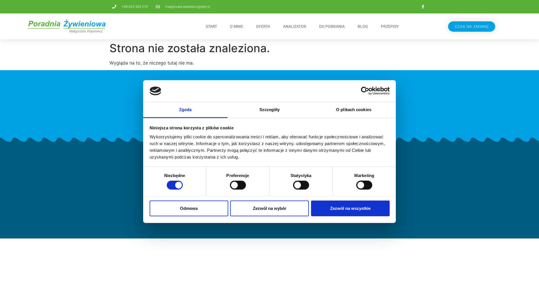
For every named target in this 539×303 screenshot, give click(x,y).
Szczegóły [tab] (269, 109)
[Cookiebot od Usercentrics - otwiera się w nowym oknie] (365, 91)
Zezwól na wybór (269, 208)
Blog (363, 26)
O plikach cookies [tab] (353, 109)
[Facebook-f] (423, 7)
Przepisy (390, 26)
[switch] (238, 185)
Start (211, 26)
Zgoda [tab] (185, 109)
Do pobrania (332, 26)
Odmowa (189, 208)
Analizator (294, 26)
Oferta (263, 26)
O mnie (236, 26)
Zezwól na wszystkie (350, 208)
